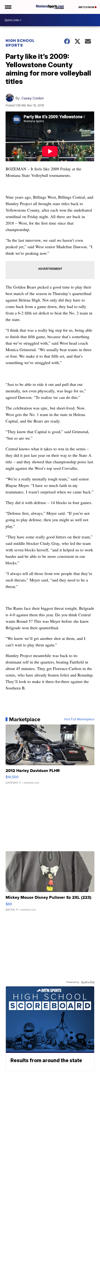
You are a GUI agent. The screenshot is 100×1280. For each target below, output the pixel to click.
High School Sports (20, 43)
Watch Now (86, 7)
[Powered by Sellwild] (87, 982)
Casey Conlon (32, 98)
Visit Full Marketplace (79, 719)
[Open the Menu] (7, 7)
